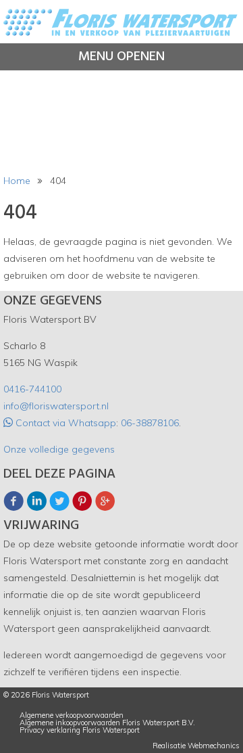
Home (16, 181)
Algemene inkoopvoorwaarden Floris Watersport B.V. (107, 723)
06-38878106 (150, 423)
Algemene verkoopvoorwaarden (72, 715)
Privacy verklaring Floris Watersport (80, 730)
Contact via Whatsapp (64, 423)
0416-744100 (32, 389)
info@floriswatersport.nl (56, 406)
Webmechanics (214, 746)
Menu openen (121, 57)
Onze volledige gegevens (59, 449)
